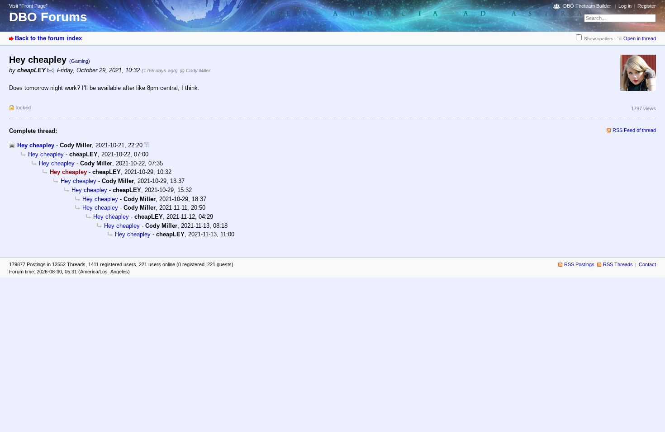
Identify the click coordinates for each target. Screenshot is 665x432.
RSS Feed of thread (634, 130)
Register (646, 6)
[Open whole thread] (146, 145)
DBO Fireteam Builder (587, 6)
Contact (647, 264)
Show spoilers (598, 38)
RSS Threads (618, 264)
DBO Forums (48, 17)
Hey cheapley (35, 145)
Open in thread (639, 38)
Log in (625, 6)
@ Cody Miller (195, 70)
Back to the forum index (48, 38)
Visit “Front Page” (28, 6)
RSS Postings (579, 264)
